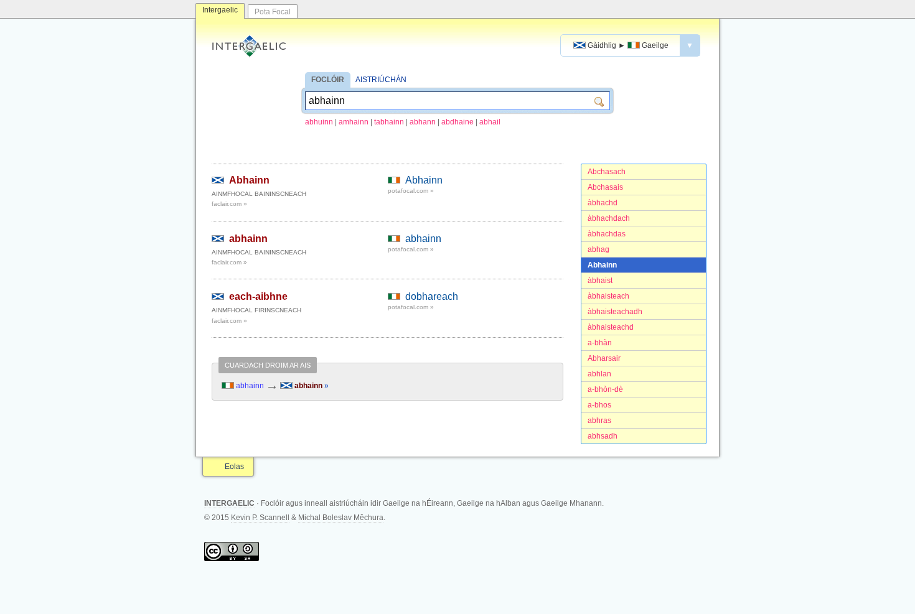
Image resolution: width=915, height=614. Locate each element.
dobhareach (431, 296)
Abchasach (607, 171)
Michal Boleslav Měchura (340, 517)
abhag (598, 249)
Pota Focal (273, 11)
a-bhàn (600, 342)
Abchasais (605, 187)
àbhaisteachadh (615, 311)
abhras (599, 420)
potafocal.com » (411, 190)
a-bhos (599, 405)
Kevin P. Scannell (260, 517)
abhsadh (602, 436)
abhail (489, 122)
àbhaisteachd (611, 327)
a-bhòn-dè (605, 389)
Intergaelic (220, 10)
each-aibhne (258, 296)
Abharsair (604, 358)
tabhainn (389, 122)
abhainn (248, 238)
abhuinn (319, 122)
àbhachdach (609, 218)
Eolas (234, 466)
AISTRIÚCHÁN (380, 79)
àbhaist (600, 280)
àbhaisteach (608, 296)
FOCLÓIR (327, 79)
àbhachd (602, 202)
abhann (423, 122)
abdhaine (457, 122)
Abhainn (602, 265)
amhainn (353, 122)
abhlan (599, 374)
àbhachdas (607, 234)
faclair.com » (229, 203)
